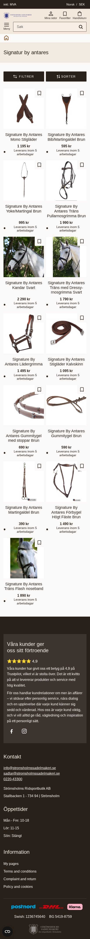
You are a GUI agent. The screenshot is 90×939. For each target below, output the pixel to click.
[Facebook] (11, 731)
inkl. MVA (9, 4)
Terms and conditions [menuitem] (19, 871)
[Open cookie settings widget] (7, 931)
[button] (6, 25)
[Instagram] (24, 731)
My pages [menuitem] (11, 864)
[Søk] (80, 27)
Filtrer (26, 76)
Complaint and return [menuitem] (19, 879)
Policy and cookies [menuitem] (18, 887)
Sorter (68, 76)
